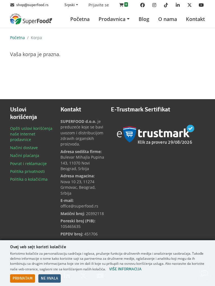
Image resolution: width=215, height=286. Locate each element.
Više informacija (125, 269)
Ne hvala (49, 278)
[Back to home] (31, 18)
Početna (17, 37)
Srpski (69, 5)
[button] (124, 5)
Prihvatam (22, 278)
